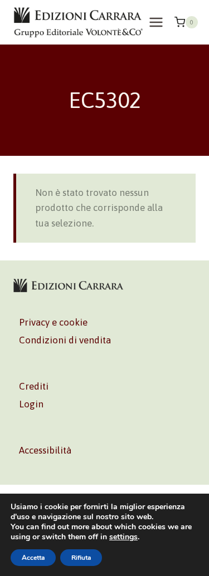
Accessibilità (45, 450)
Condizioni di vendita (65, 340)
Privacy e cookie (53, 322)
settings (123, 537)
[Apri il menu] (156, 22)
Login (31, 404)
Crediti (33, 386)
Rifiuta (81, 557)
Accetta (33, 557)
